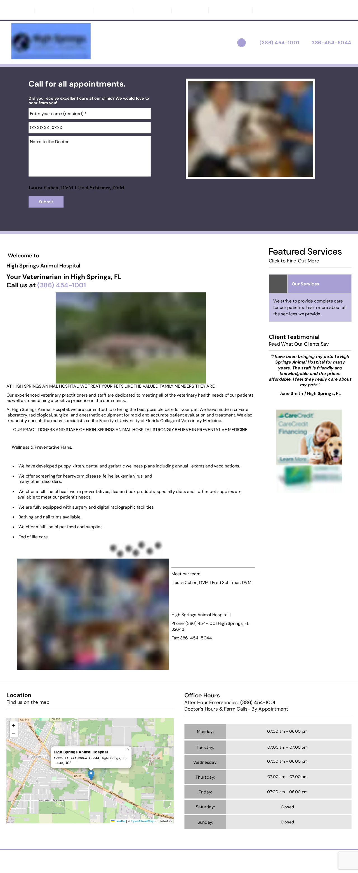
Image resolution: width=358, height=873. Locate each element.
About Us (111, 10)
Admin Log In (205, 860)
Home (20, 10)
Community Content (281, 10)
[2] (250, 173)
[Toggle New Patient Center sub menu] (85, 10)
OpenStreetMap (142, 821)
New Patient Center (62, 10)
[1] (237, 173)
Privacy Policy (230, 10)
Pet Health (190, 10)
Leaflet (120, 821)
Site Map (228, 860)
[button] (91, 775)
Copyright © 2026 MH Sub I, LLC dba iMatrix (154, 860)
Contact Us (152, 10)
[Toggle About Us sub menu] (125, 10)
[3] (263, 173)
